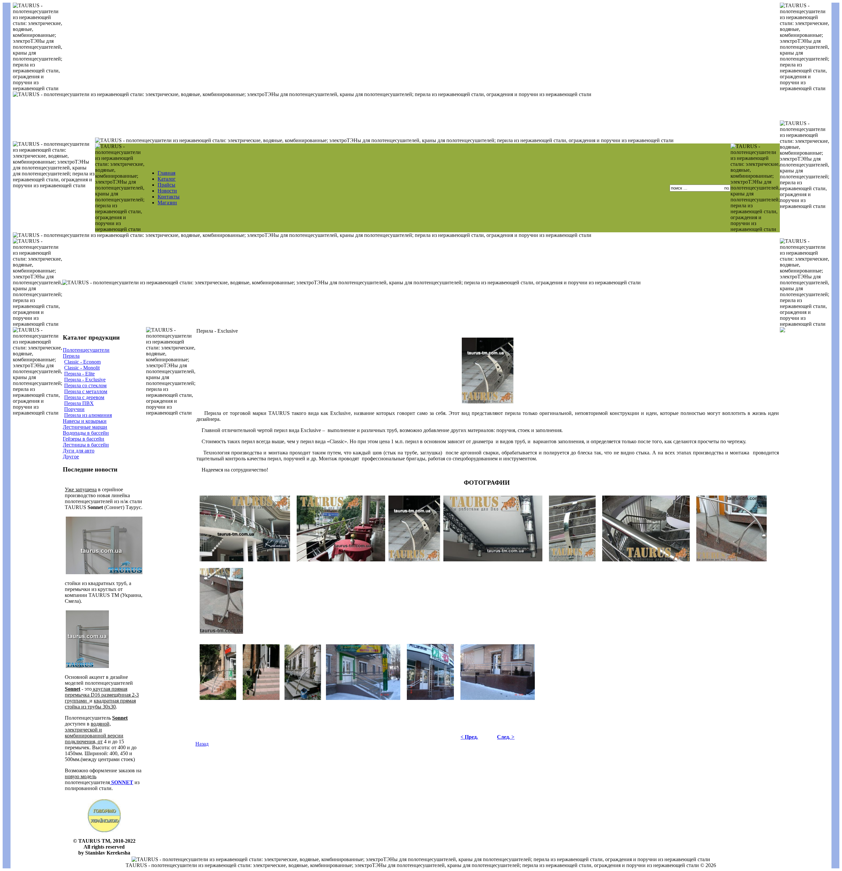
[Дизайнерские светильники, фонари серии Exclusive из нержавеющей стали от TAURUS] (493, 563)
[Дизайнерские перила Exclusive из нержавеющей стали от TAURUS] (244, 563)
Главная (166, 173)
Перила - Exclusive (85, 379)
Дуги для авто (78, 450)
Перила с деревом (84, 397)
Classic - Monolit (82, 368)
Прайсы (166, 185)
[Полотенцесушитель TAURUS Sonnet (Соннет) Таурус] (110, 782)
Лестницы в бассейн (86, 445)
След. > (505, 737)
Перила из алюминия (88, 415)
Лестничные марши (85, 427)
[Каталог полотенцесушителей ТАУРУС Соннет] (104, 573)
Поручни (74, 409)
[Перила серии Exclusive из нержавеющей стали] (731, 563)
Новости (167, 190)
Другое (71, 456)
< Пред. (469, 737)
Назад (202, 744)
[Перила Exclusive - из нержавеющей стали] (217, 700)
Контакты (169, 196)
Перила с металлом (85, 391)
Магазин (167, 202)
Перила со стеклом (85, 385)
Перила (71, 356)
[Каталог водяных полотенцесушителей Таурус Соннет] (87, 667)
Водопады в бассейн (86, 433)
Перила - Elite (79, 373)
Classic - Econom (82, 362)
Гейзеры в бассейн (83, 439)
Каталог (167, 179)
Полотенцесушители (86, 350)
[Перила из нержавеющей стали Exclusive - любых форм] (487, 403)
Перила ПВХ (79, 403)
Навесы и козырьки (85, 421)
